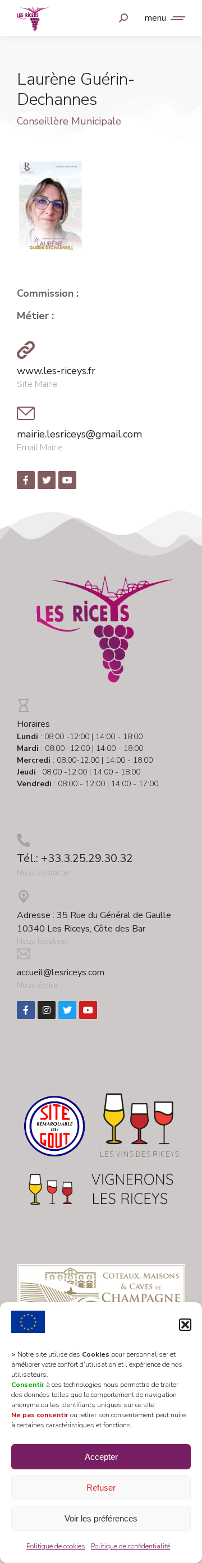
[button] (185, 1324)
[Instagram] (47, 1010)
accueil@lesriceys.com (60, 972)
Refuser (101, 1487)
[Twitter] (67, 1010)
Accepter (101, 1456)
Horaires (33, 724)
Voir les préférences (101, 1518)
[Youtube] (88, 1010)
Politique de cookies (55, 1546)
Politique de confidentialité (130, 1546)
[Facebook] (26, 1010)
